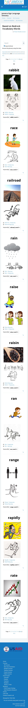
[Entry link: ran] (23, 452)
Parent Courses (8, 672)
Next (20, 59)
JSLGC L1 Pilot (8, 684)
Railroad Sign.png (9, 224)
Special (4, 52)
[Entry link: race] (23, 172)
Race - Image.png (9, 165)
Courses (9, 18)
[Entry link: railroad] (23, 230)
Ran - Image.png (9, 444)
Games (5, 691)
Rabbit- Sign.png (9, 112)
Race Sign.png (8, 166)
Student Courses (8, 668)
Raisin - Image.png (9, 385)
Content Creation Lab (8, 695)
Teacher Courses (8, 670)
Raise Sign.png (8, 327)
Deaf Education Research (10, 690)
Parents (6, 679)
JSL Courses (16, 18)
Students (6, 683)
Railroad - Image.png (10, 222)
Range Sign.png (9, 504)
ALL (3, 55)
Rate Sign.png (8, 619)
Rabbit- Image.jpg (9, 114)
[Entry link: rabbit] (23, 120)
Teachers (6, 681)
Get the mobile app (20, 705)
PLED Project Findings (9, 688)
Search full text (9, 46)
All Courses (7, 665)
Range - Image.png (9, 502)
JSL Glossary (19, 20)
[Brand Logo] (14, 2)
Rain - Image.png (9, 273)
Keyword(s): (6, 117)
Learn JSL (5, 693)
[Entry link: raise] (23, 335)
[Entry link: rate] (23, 625)
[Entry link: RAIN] (23, 279)
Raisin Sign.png (9, 383)
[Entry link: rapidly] (23, 567)
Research (5, 686)
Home (3, 18)
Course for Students (9, 20)
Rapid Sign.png (8, 562)
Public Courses (8, 674)
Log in (25, 6)
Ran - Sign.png (8, 446)
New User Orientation (9, 666)
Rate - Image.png (9, 618)
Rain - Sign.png (8, 271)
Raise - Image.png (9, 329)
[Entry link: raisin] (23, 390)
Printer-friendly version (20, 31)
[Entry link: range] (23, 510)
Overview (6, 677)
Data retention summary (19, 704)
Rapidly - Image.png (10, 560)
